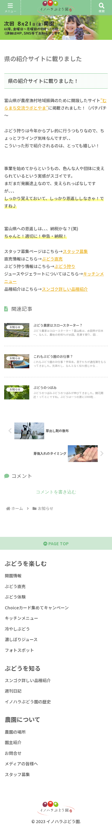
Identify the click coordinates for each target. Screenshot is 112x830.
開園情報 (13, 575)
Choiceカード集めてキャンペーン (37, 608)
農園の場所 (15, 732)
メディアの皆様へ (21, 764)
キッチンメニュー (21, 618)
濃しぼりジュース (21, 639)
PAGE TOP (58, 543)
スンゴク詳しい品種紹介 (65, 289)
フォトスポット (19, 650)
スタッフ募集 (75, 251)
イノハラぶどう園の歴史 (28, 702)
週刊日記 (13, 691)
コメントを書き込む (56, 491)
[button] (100, 747)
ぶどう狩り (64, 266)
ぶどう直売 (52, 259)
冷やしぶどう (17, 629)
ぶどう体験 (15, 597)
